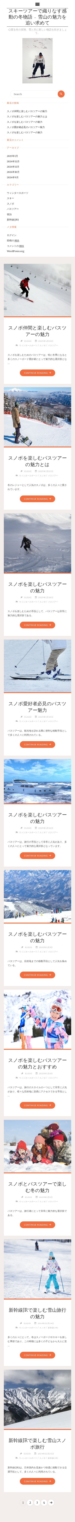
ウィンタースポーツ (17, 192)
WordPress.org (15, 251)
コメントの (15, 245)
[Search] (61, 93)
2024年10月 (13, 171)
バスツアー (13, 208)
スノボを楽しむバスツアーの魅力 (24, 121)
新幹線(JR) (13, 219)
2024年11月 (13, 166)
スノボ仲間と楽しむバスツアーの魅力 (27, 111)
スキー (10, 198)
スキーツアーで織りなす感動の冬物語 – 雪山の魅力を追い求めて (37, 17)
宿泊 (9, 214)
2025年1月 (12, 155)
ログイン (11, 235)
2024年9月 (13, 177)
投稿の (13, 240)
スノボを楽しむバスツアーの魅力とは (27, 116)
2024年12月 (13, 161)
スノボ (10, 203)
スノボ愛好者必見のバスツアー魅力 (26, 127)
